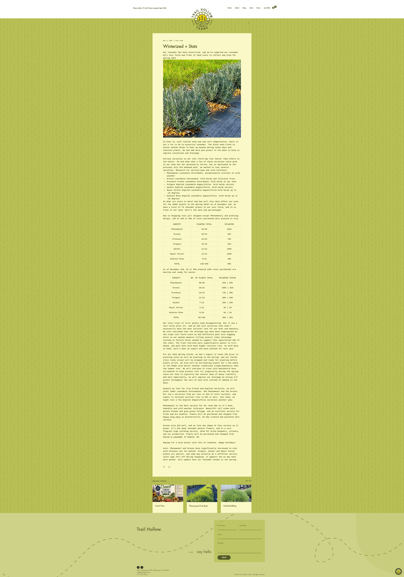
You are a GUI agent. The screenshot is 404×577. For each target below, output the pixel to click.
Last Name (242, 525)
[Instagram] (142, 567)
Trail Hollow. (149, 529)
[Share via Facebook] (164, 467)
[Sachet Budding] (236, 493)
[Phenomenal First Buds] (202, 493)
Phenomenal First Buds (198, 506)
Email (219, 534)
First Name (221, 525)
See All (248, 481)
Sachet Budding (229, 505)
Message (220, 543)
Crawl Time (159, 505)
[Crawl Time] (168, 493)
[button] (274, 7)
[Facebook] (138, 567)
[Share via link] (169, 467)
